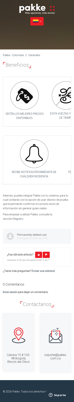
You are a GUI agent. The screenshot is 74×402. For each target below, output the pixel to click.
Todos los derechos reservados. (40, 391)
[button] (38, 255)
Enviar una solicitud (43, 270)
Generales (34, 55)
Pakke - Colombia (13, 55)
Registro (18, 218)
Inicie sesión (10, 292)
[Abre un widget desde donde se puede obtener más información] (57, 395)
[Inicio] (37, 8)
